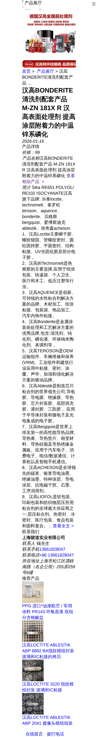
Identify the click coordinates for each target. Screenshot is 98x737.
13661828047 (52, 549)
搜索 (40, 9)
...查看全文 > (61, 525)
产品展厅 (45, 71)
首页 (26, 71)
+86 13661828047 (56, 555)
